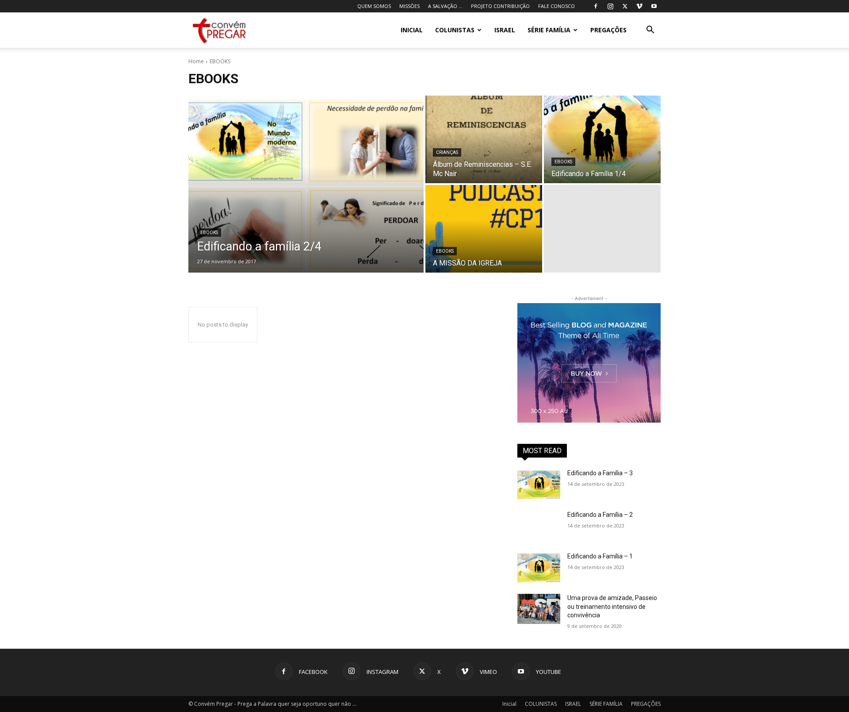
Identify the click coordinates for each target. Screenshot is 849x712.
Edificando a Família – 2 (600, 514)
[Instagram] (610, 6)
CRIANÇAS (447, 152)
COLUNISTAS (454, 30)
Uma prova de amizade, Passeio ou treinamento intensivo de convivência (612, 606)
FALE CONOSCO (556, 6)
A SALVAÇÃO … (445, 6)
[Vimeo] (639, 6)
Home (196, 61)
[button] (650, 31)
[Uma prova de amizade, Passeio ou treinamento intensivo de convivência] (538, 609)
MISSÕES (409, 6)
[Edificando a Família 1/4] (602, 139)
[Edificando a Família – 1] (538, 567)
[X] (624, 6)
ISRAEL (504, 30)
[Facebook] (595, 6)
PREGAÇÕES (608, 30)
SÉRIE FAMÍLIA (549, 30)
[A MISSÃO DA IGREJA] (483, 229)
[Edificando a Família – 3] (538, 484)
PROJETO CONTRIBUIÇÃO (500, 6)
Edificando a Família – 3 (600, 473)
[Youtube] (654, 6)
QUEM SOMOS (374, 6)
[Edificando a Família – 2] (538, 526)
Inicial (412, 30)
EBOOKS (209, 232)
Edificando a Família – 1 (600, 556)
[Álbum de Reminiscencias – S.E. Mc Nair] (483, 139)
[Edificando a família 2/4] (306, 184)
